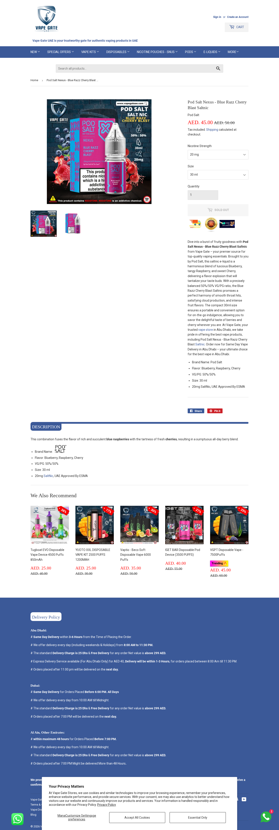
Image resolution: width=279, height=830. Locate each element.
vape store (205, 329)
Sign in (217, 17)
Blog (33, 814)
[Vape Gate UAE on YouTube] (244, 800)
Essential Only (197, 817)
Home (34, 80)
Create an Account (237, 17)
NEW (34, 52)
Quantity (193, 186)
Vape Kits (89, 52)
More (232, 52)
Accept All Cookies (137, 817)
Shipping (212, 129)
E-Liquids (211, 52)
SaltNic (48, 476)
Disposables (116, 52)
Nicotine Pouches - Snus (156, 52)
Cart (240, 27)
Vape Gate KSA (40, 799)
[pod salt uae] (60, 451)
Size (191, 166)
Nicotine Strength (200, 146)
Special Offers (59, 52)
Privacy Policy (106, 804)
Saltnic (200, 344)
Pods (189, 52)
